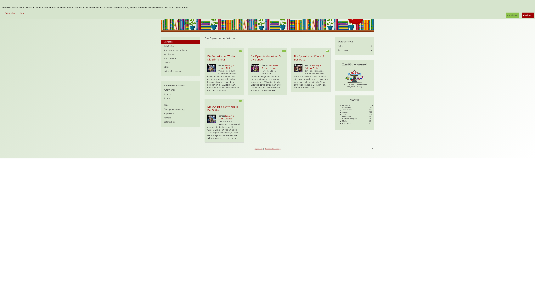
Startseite (168, 41)
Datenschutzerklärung (272, 149)
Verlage (167, 94)
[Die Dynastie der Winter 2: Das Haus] (298, 68)
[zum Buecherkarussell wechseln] (354, 76)
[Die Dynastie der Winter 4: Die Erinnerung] (211, 68)
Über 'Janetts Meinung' (174, 109)
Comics (167, 62)
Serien (167, 98)
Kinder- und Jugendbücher (176, 50)
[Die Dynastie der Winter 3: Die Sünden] (255, 68)
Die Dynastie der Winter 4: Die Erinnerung (222, 57)
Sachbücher (169, 54)
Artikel (341, 46)
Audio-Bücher (170, 58)
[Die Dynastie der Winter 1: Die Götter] (211, 118)
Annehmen (512, 15)
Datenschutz (169, 122)
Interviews (343, 50)
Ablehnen (527, 15)
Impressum (169, 113)
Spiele (166, 66)
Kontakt (167, 117)
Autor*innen (169, 89)
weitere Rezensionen (173, 71)
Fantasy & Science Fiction (226, 66)
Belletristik (169, 46)
